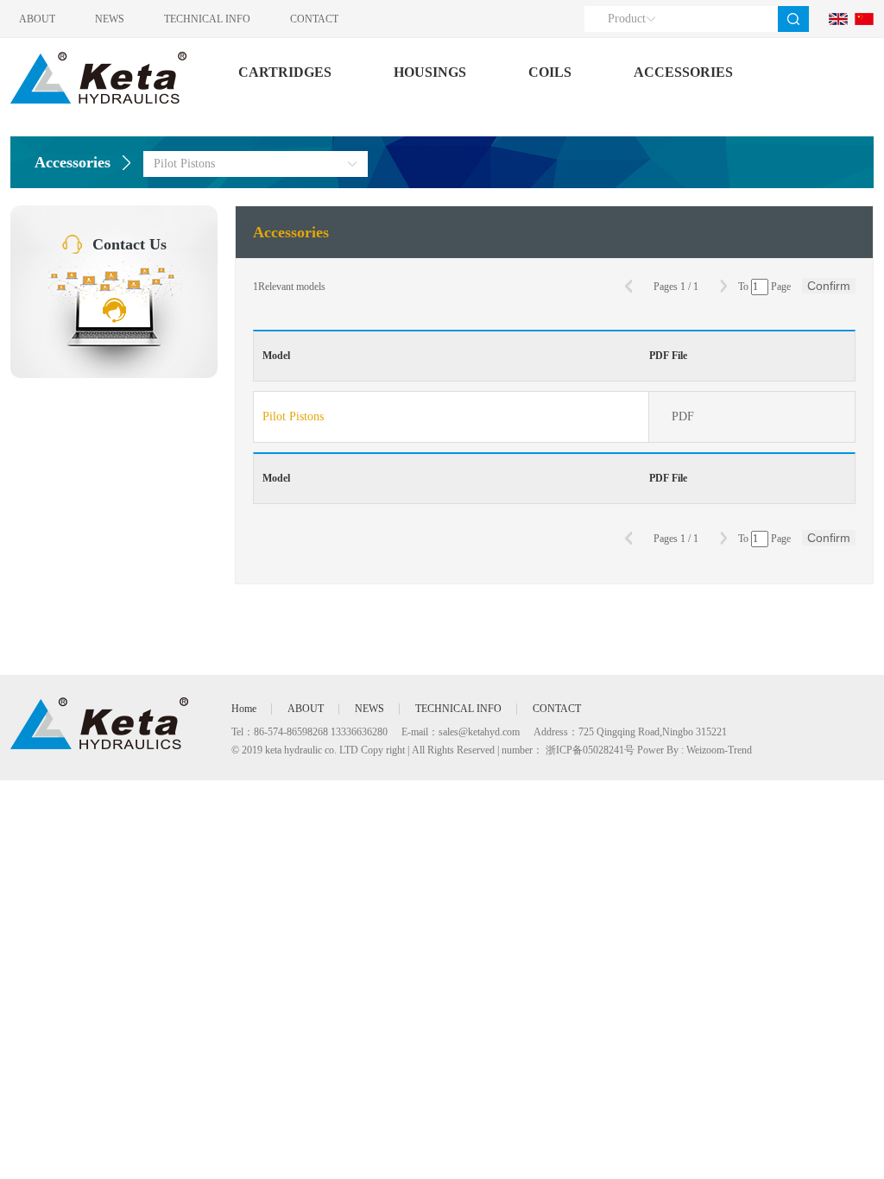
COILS (549, 72)
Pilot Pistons (293, 416)
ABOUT (37, 19)
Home (243, 709)
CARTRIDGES (285, 72)
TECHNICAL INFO (207, 19)
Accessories (72, 162)
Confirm (828, 286)
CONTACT (314, 19)
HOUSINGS (430, 72)
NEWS (109, 19)
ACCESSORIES (683, 72)
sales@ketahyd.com (479, 732)
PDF (683, 416)
